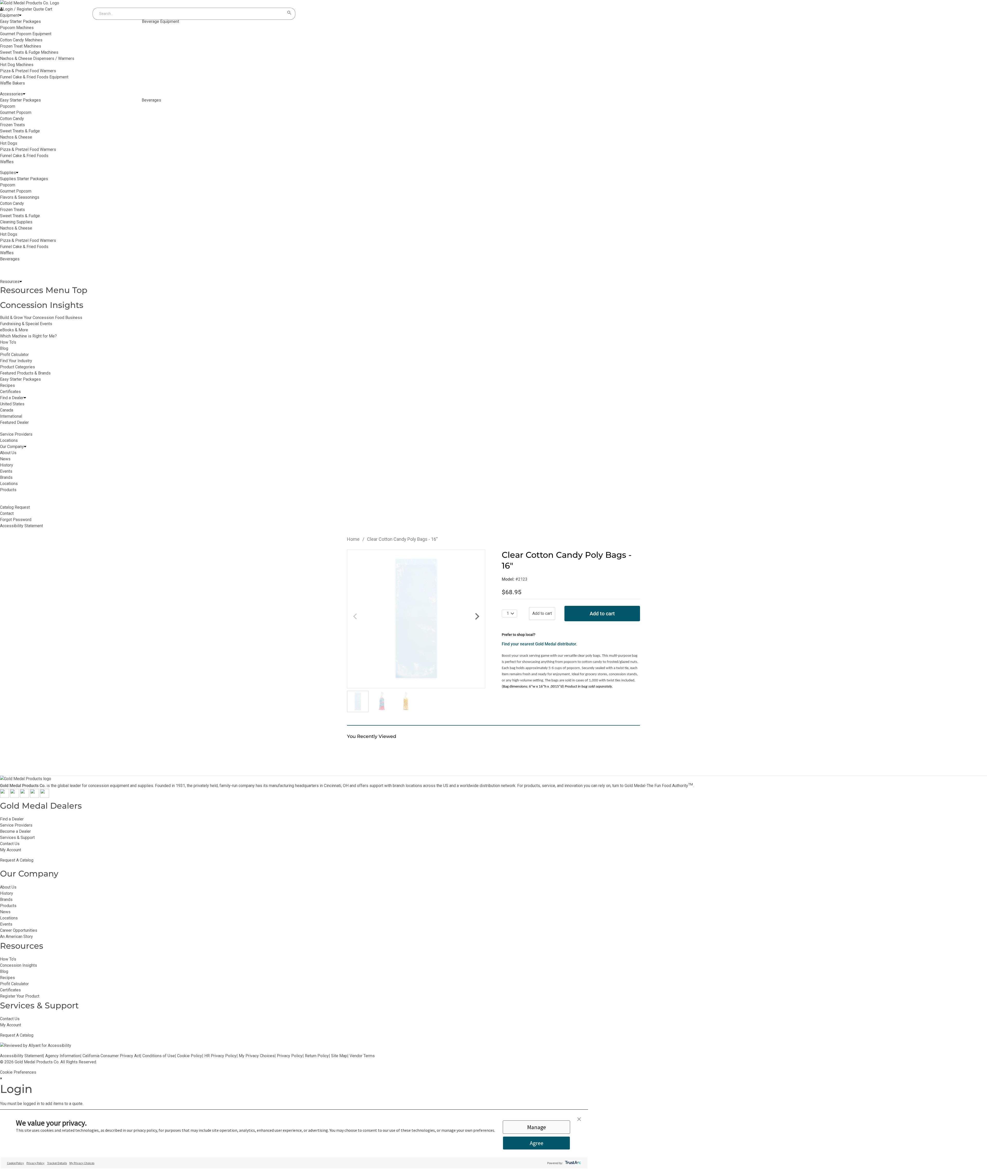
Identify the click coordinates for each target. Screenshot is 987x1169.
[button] (579, 1119)
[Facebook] (4, 796)
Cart (48, 9)
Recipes (7, 385)
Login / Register (17, 9)
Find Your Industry (16, 360)
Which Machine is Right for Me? (28, 336)
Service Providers (16, 825)
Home (353, 539)
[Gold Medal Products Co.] (29, 3)
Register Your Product (19, 996)
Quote (38, 9)
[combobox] (189, 14)
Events (6, 924)
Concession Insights (41, 305)
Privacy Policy (290, 1055)
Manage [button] (536, 1127)
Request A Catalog (16, 860)
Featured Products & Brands (25, 373)
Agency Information (62, 1055)
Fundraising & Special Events (26, 323)
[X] (14, 796)
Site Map (339, 1055)
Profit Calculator (14, 354)
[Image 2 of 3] (381, 701)
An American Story (16, 936)
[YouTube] (34, 796)
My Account (10, 849)
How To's (8, 342)
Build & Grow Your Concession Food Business (41, 317)
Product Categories (17, 366)
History (6, 893)
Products (8, 905)
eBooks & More (14, 329)
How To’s (8, 959)
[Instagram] (24, 796)
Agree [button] (536, 1143)
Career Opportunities (18, 930)
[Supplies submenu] (17, 173)
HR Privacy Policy (220, 1055)
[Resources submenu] (21, 282)
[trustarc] (572, 1163)
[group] (416, 619)
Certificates (10, 391)
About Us (8, 887)
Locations (9, 918)
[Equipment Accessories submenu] (24, 94)
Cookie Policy (189, 1055)
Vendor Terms (362, 1055)
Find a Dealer (12, 819)
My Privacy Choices (257, 1055)
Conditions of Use (158, 1055)
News (5, 911)
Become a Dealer (15, 831)
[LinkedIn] (44, 796)
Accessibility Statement (21, 1055)
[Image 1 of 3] (358, 701)
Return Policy (317, 1055)
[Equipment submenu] (20, 15)
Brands (6, 899)
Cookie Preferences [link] (18, 1072)
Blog (4, 348)
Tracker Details (57, 1163)
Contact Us (10, 843)
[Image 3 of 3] (405, 701)
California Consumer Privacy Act (111, 1055)
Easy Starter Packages (20, 379)
